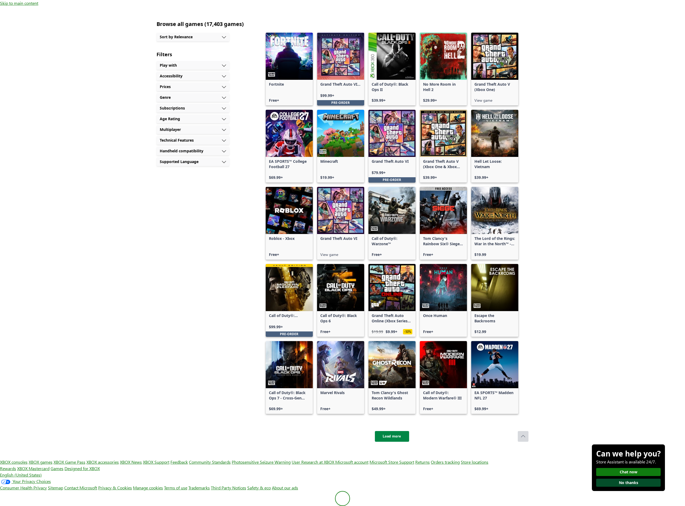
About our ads (285, 487)
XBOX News (131, 462)
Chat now (628, 471)
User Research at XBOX (313, 462)
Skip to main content (19, 3)
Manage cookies (148, 487)
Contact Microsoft (80, 487)
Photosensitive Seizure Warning (261, 462)
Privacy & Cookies (115, 487)
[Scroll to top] (523, 436)
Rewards (8, 468)
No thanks (628, 482)
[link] (289, 69)
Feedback (179, 462)
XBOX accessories (102, 462)
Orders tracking (445, 462)
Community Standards (210, 462)
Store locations (474, 462)
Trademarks (199, 487)
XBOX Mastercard (33, 468)
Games (57, 468)
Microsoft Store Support (392, 462)
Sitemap (55, 487)
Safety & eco (259, 487)
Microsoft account (351, 462)
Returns (422, 462)
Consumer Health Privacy (23, 487)
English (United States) (21, 475)
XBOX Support (156, 462)
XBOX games (40, 462)
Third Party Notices (228, 487)
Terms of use (175, 487)
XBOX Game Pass (69, 462)
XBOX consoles (14, 462)
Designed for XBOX (82, 468)
